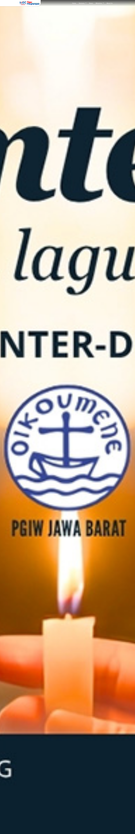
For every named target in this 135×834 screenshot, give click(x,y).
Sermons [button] (82, 3)
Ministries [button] (99, 3)
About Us (109, 3)
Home (74, 3)
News (91, 3)
